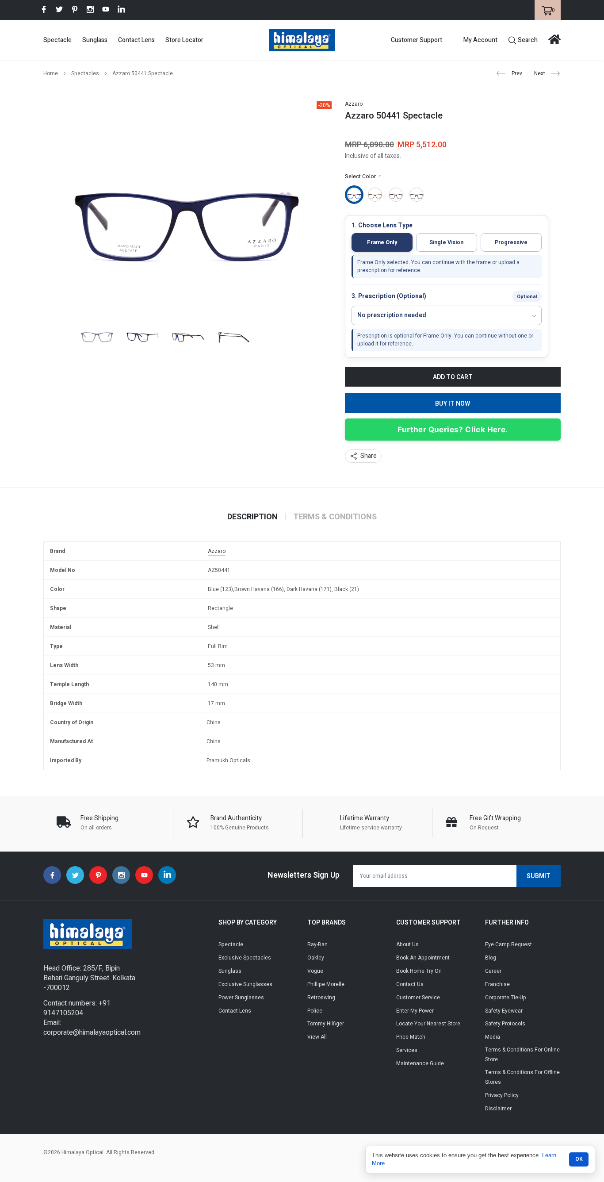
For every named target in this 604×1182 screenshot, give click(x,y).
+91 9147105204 (77, 1008)
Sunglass (94, 40)
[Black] (416, 194)
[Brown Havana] (375, 194)
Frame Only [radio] (382, 242)
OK (579, 1159)
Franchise (497, 984)
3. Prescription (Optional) (389, 296)
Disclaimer (498, 1109)
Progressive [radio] (511, 242)
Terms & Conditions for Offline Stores (522, 1077)
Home (50, 73)
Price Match (410, 1037)
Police (314, 1011)
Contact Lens (136, 40)
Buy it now (452, 403)
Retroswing (321, 998)
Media (492, 1037)
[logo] (302, 40)
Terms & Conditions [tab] (335, 517)
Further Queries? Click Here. (453, 429)
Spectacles (85, 73)
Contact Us (410, 984)
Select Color (362, 176)
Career (493, 971)
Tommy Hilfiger (325, 1024)
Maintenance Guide (420, 1063)
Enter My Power (415, 1011)
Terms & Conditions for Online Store (522, 1054)
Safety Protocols (505, 1024)
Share (368, 456)
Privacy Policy (502, 1095)
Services (406, 1050)
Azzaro (354, 104)
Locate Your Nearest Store (428, 1024)
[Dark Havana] (395, 194)
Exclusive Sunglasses (245, 984)
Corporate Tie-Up (505, 998)
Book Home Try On (419, 971)
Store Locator (184, 40)
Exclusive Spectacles (244, 958)
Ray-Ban (317, 944)
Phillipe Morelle (325, 984)
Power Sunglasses (241, 998)
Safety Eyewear (504, 1011)
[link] (43, 9)
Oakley (315, 958)
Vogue (315, 971)
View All (317, 1037)
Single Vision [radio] (446, 242)
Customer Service (418, 998)
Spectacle (57, 40)
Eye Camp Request (508, 944)
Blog (490, 958)
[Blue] (354, 194)
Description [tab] (252, 517)
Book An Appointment (423, 958)
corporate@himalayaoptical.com (92, 1032)
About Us (407, 944)
